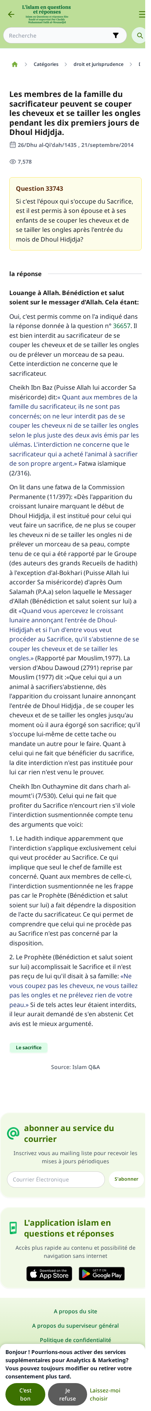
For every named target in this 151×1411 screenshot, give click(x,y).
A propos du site (75, 1311)
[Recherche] (140, 35)
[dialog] (72, 1377)
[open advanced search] (115, 35)
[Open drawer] (142, 14)
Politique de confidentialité (75, 1340)
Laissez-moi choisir (105, 1394)
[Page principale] (14, 64)
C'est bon (25, 1394)
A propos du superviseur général (75, 1325)
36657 (121, 325)
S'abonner (126, 1179)
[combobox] (59, 35)
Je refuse (67, 1394)
